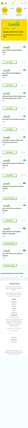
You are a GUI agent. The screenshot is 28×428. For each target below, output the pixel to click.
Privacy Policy (14, 339)
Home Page (14, 301)
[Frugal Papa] (13, 3)
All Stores (14, 306)
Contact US (14, 312)
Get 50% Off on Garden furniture (13, 119)
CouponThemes (17, 353)
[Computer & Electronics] (19, 10)
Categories (14, 308)
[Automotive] (5, 10)
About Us (14, 304)
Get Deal (9, 62)
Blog (14, 310)
